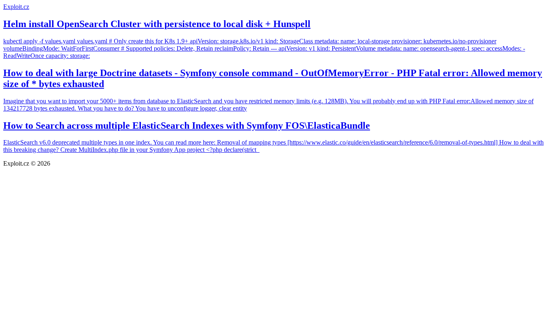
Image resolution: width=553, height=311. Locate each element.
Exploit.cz (16, 6)
